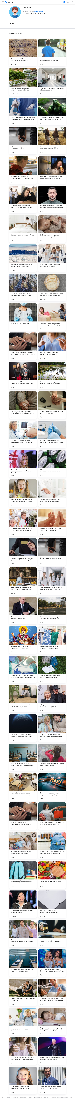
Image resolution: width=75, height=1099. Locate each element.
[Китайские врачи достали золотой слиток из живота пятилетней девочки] (23, 317)
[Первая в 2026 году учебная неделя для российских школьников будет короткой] (23, 845)
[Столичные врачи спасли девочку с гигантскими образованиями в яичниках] (23, 111)
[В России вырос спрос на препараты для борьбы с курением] (52, 346)
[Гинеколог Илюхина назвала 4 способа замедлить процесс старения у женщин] (23, 581)
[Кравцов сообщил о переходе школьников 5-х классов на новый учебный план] (23, 875)
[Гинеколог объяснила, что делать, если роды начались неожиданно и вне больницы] (52, 992)
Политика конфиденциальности (59, 1097)
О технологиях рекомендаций (42, 1097)
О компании (8, 1097)
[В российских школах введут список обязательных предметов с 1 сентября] (23, 787)
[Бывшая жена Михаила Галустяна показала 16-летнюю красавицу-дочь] (23, 375)
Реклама (15, 1097)
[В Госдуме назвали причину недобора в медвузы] (52, 258)
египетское (38, 11)
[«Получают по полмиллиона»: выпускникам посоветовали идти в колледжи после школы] (23, 757)
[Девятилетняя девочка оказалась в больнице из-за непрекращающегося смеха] (52, 82)
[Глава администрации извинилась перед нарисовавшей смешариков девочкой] (52, 757)
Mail (3, 1097)
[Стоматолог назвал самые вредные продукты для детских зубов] (23, 1080)
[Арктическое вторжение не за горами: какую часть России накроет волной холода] (23, 258)
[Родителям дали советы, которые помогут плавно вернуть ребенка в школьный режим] (52, 1021)
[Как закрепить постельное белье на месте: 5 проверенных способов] (23, 229)
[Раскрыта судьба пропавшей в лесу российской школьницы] (23, 287)
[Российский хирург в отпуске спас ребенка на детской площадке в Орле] (52, 493)
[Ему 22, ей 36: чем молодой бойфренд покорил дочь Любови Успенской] (52, 963)
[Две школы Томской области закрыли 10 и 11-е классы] (52, 669)
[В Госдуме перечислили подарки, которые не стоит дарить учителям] (52, 816)
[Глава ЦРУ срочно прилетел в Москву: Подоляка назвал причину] (52, 1080)
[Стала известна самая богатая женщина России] (23, 904)
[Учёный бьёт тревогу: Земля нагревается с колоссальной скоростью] (23, 728)
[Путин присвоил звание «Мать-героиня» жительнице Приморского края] (23, 610)
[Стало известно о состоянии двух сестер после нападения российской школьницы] (52, 52)
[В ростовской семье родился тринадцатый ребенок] (52, 522)
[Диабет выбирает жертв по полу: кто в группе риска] (52, 405)
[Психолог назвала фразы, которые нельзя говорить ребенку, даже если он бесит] (52, 317)
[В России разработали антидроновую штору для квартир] (52, 904)
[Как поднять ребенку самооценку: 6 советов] (23, 992)
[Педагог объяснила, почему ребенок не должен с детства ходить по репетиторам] (52, 728)
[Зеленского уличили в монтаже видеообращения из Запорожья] (52, 199)
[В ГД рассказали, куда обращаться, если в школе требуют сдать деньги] (23, 816)
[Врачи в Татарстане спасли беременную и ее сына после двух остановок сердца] (23, 434)
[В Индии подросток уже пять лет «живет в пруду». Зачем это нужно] (52, 375)
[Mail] (6, 2)
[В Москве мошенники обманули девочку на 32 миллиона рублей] (23, 552)
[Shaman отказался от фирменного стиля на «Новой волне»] (52, 1051)
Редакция (29, 1097)
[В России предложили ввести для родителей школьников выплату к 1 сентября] (52, 845)
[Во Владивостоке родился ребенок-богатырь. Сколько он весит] (52, 229)
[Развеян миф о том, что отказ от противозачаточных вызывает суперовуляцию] (23, 1051)
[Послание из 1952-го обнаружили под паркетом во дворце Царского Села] (23, 52)
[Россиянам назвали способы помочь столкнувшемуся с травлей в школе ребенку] (23, 698)
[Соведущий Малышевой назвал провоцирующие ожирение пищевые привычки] (52, 287)
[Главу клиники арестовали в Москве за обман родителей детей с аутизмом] (52, 933)
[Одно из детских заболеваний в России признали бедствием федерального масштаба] (23, 493)
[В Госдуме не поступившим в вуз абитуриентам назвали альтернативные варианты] (23, 963)
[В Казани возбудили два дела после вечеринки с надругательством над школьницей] (23, 140)
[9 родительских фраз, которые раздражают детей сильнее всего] (23, 346)
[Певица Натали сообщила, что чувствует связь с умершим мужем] (23, 464)
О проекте (23, 1097)
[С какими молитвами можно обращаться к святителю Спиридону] (23, 640)
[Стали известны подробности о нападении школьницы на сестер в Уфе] (52, 552)
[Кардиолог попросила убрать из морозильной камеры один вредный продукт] (52, 170)
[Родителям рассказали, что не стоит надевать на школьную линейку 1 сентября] (23, 522)
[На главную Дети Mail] (10, 2)
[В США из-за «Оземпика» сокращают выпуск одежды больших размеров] (52, 640)
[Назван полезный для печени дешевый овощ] (52, 875)
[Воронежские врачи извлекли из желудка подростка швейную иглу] (23, 669)
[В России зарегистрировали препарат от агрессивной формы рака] (52, 434)
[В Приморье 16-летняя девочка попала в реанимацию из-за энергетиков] (52, 464)
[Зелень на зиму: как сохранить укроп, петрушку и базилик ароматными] (23, 82)
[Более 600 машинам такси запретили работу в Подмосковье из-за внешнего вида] (52, 787)
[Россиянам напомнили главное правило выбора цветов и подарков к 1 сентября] (23, 1021)
